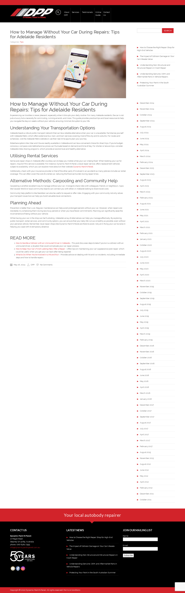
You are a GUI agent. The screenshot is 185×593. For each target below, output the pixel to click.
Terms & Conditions (72, 590)
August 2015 (145, 452)
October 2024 (146, 115)
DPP (33, 265)
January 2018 (146, 399)
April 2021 (144, 221)
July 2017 (144, 429)
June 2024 (144, 138)
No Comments (46, 265)
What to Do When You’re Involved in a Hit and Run (37, 255)
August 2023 (145, 180)
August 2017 (145, 423)
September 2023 (147, 174)
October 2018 (146, 357)
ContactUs (106, 13)
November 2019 (147, 286)
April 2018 (144, 387)
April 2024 (144, 150)
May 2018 (144, 381)
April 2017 (144, 434)
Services (75, 12)
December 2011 (147, 494)
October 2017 (145, 411)
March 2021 (145, 227)
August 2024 (145, 127)
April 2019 (144, 328)
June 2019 (144, 316)
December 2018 (147, 346)
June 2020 (144, 263)
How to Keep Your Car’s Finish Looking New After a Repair (40, 249)
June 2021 (144, 209)
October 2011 (145, 500)
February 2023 (146, 198)
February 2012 (146, 488)
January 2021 (145, 239)
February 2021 (146, 233)
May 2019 (144, 322)
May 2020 (144, 269)
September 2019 (147, 298)
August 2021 (145, 204)
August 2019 (145, 304)
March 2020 (145, 281)
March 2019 (145, 334)
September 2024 (147, 121)
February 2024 (146, 162)
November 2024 (147, 109)
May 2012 (144, 476)
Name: (126, 536)
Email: (125, 545)
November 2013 (147, 458)
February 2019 (146, 340)
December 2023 (147, 168)
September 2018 (147, 363)
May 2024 (144, 144)
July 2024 (144, 133)
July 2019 (144, 310)
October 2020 (146, 245)
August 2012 (145, 464)
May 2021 (144, 215)
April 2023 (144, 186)
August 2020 (145, 251)
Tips (21, 42)
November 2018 (147, 352)
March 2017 (145, 440)
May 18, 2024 (19, 265)
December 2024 (147, 103)
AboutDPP (66, 13)
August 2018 (145, 369)
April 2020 (144, 275)
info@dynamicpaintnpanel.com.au (25, 547)
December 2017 (147, 405)
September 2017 (147, 417)
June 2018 (144, 375)
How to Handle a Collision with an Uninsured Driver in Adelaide (43, 243)
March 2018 (145, 393)
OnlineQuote (98, 13)
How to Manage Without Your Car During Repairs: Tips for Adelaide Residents (65, 34)
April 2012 (144, 482)
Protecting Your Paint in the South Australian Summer (92, 572)
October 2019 (146, 292)
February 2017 (146, 446)
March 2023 (145, 192)
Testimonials (87, 12)
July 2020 (144, 257)
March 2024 (145, 156)
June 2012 (144, 470)
